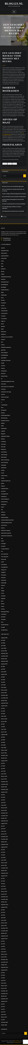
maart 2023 (3, 687)
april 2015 (3, 886)
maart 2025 (3, 671)
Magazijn (3, 433)
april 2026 (3, 645)
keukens (3, 412)
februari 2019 (4, 776)
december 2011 (4, 991)
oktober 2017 (4, 818)
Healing (3, 368)
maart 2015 (3, 889)
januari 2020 (4, 752)
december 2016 (4, 836)
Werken (2, 603)
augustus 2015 (4, 875)
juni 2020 (3, 739)
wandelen (3, 596)
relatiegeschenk (4, 493)
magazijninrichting (5, 436)
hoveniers (3, 373)
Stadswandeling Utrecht (6, 522)
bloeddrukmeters (5, 289)
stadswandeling (4, 517)
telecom (3, 528)
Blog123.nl (14, 3)
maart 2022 (3, 716)
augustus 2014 (4, 907)
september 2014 (4, 904)
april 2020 (3, 745)
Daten (2, 323)
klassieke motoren (5, 420)
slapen (9, 163)
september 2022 (4, 703)
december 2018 (4, 781)
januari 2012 (4, 988)
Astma (2, 261)
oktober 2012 (4, 964)
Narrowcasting (4, 462)
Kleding (2, 423)
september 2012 (4, 967)
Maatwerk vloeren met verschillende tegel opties (13, 186)
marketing (3, 441)
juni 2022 (3, 711)
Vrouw (2, 593)
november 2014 (4, 899)
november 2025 (4, 656)
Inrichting (3, 389)
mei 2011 (3, 1009)
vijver (2, 588)
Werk (2, 601)
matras (4, 163)
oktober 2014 (4, 902)
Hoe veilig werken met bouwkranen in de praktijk (13, 211)
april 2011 (3, 1011)
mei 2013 (3, 946)
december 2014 (4, 896)
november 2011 (4, 993)
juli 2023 (3, 677)
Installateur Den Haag (6, 391)
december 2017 (4, 813)
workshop (3, 619)
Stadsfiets (3, 514)
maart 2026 (3, 648)
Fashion (3, 344)
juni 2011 (3, 1006)
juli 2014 (3, 909)
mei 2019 (3, 768)
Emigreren (3, 334)
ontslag (2, 470)
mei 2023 (3, 682)
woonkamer (3, 614)
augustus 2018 (4, 792)
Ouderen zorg (4, 475)
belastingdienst (4, 284)
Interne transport (5, 397)
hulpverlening (4, 376)
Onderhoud (3, 467)
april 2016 (3, 857)
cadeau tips (3, 308)
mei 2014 (3, 915)
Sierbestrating (4, 501)
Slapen (2, 507)
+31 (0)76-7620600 (7, 240)
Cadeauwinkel (4, 310)
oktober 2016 (4, 841)
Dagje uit (3, 321)
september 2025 (4, 661)
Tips (2, 538)
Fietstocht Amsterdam (6, 347)
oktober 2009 (4, 1025)
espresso (3, 339)
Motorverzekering (5, 459)
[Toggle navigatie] (14, 11)
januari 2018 (4, 810)
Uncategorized (4, 567)
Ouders (2, 478)
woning (2, 609)
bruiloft (3, 305)
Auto (2, 263)
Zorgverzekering (4, 624)
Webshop (3, 598)
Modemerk (3, 449)
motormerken (4, 454)
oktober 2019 (4, 758)
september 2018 (4, 789)
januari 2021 (4, 732)
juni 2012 (3, 975)
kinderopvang (4, 418)
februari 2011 (4, 1017)
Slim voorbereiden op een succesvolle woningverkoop (14, 196)
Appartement (4, 253)
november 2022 (4, 698)
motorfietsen (4, 452)
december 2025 (4, 653)
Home (4, 36)
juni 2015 (3, 881)
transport (3, 546)
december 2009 (4, 1022)
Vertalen (3, 585)
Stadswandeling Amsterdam (7, 520)
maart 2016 (3, 860)
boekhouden (4, 295)
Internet (3, 399)
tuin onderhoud (4, 554)
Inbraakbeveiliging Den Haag (7, 381)
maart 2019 (3, 773)
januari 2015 (4, 894)
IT (1, 402)
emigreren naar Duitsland (7, 337)
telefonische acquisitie (6, 533)
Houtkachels (4, 371)
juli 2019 (3, 763)
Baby (2, 266)
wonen (3, 65)
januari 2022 (4, 721)
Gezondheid (3, 357)
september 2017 (4, 820)
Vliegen (2, 590)
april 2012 (3, 980)
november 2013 (4, 930)
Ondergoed (3, 465)
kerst (2, 407)
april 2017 (3, 828)
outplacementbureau (5, 480)
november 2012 (4, 962)
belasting (3, 279)
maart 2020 (3, 747)
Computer (3, 316)
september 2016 (4, 844)
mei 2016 (3, 854)
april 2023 (3, 684)
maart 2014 (3, 920)
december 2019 (4, 755)
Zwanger (3, 627)
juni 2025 (3, 669)
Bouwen (3, 300)
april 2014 (3, 917)
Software (3, 512)
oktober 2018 (4, 786)
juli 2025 (3, 666)
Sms (2, 509)
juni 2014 (3, 912)
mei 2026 (3, 643)
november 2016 (4, 839)
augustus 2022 (4, 705)
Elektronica (3, 331)
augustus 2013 (4, 938)
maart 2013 (3, 951)
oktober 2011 (4, 996)
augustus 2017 (4, 823)
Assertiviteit (3, 258)
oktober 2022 (4, 700)
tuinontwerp (4, 564)
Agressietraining (4, 250)
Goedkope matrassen (5, 360)
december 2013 (4, 928)
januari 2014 (4, 925)
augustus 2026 (4, 637)
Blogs (2, 292)
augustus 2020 (4, 734)
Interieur (3, 394)
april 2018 (3, 802)
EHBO (2, 329)
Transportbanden (5, 548)
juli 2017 (3, 826)
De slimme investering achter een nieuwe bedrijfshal (13, 203)
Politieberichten (4, 488)
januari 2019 (4, 779)
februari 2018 (4, 807)
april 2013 (3, 949)
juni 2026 (3, 640)
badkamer (3, 268)
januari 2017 (4, 834)
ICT (1, 378)
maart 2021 (3, 729)
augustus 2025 (4, 663)
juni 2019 (3, 766)
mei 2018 (3, 800)
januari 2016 (4, 865)
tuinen (2, 561)
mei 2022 (3, 713)
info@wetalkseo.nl (7, 238)
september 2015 (4, 873)
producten (3, 491)
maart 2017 (3, 831)
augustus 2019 (4, 760)
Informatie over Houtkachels (7, 386)
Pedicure (3, 486)
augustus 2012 (4, 970)
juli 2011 (3, 1004)
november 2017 (4, 815)
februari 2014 (4, 922)
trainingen (3, 543)
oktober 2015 (4, 870)
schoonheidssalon (5, 499)
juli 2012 (3, 972)
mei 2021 (3, 726)
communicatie (4, 313)
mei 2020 (3, 742)
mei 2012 (3, 977)
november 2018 (4, 784)
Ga (24, 175)
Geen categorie (4, 352)
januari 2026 (4, 650)
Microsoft (3, 446)
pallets (2, 483)
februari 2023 (4, 690)
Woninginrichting (5, 611)
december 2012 (4, 959)
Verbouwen (3, 575)
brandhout (3, 302)
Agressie (3, 248)
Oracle (2, 473)
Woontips (3, 616)
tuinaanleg (3, 559)
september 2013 (4, 936)
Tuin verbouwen (4, 556)
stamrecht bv (4, 525)
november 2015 (4, 868)
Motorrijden (4, 457)
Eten (2, 342)
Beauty (2, 271)
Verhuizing (3, 580)
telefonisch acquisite (5, 530)
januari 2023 (4, 692)
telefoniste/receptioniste (6, 535)
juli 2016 (3, 849)
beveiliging (3, 287)
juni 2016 (3, 852)
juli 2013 (3, 941)
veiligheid (3, 572)
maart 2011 (3, 1014)
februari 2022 (4, 718)
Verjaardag (3, 582)
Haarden (3, 365)
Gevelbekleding (4, 355)
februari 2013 (4, 954)
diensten (3, 326)
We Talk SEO (16, 1041)
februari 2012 (4, 985)
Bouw (2, 297)
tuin (2, 551)
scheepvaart (4, 496)
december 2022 (4, 695)
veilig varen (3, 569)
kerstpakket (3, 410)
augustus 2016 (4, 847)
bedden (2, 274)
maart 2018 (3, 805)
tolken (2, 541)
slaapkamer (3, 504)
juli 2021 (3, 724)
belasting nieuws (5, 282)
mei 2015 (3, 883)
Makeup (3, 439)
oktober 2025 (4, 658)
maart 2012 (3, 983)
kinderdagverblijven (5, 415)
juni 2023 (3, 679)
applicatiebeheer (5, 255)
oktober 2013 (4, 933)
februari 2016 (4, 862)
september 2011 (4, 998)
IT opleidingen (4, 404)
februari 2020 (4, 750)
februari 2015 (4, 891)
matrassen (3, 444)
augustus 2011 (4, 1001)
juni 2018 (3, 797)
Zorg (2, 622)
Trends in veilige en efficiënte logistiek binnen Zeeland (14, 193)
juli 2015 (3, 878)
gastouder (3, 350)
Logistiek (3, 431)
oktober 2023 (4, 674)
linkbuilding (3, 428)
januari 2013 (4, 957)
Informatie (3, 384)
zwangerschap (4, 630)
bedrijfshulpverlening (6, 276)
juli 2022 (3, 708)
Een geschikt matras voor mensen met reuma (17, 36)
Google (2, 363)
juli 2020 (3, 737)
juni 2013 (3, 943)
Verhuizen (3, 577)
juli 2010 (3, 1019)
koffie (2, 425)
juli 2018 (3, 794)
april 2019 (3, 771)
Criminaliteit (4, 318)
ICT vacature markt (17, 1042)
